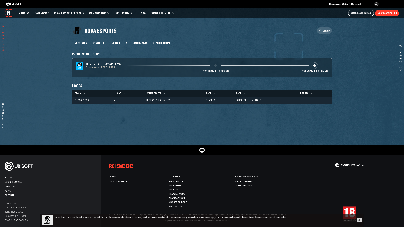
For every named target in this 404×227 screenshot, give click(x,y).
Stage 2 (210, 100)
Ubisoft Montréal (118, 181)
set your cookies (279, 217)
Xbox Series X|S (177, 185)
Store (8, 177)
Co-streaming (385, 12)
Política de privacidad (17, 207)
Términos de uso (14, 211)
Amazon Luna (176, 206)
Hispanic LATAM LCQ (158, 100)
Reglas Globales (244, 181)
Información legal (15, 216)
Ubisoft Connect (14, 182)
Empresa (10, 186)
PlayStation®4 (177, 198)
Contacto (10, 203)
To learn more (261, 217)
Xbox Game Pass (177, 181)
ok (359, 220)
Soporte (10, 195)
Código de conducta (245, 185)
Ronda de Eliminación (216, 70)
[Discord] (202, 150)
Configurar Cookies (16, 220)
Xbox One (173, 190)
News (8, 191)
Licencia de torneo (361, 12)
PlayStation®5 (177, 194)
